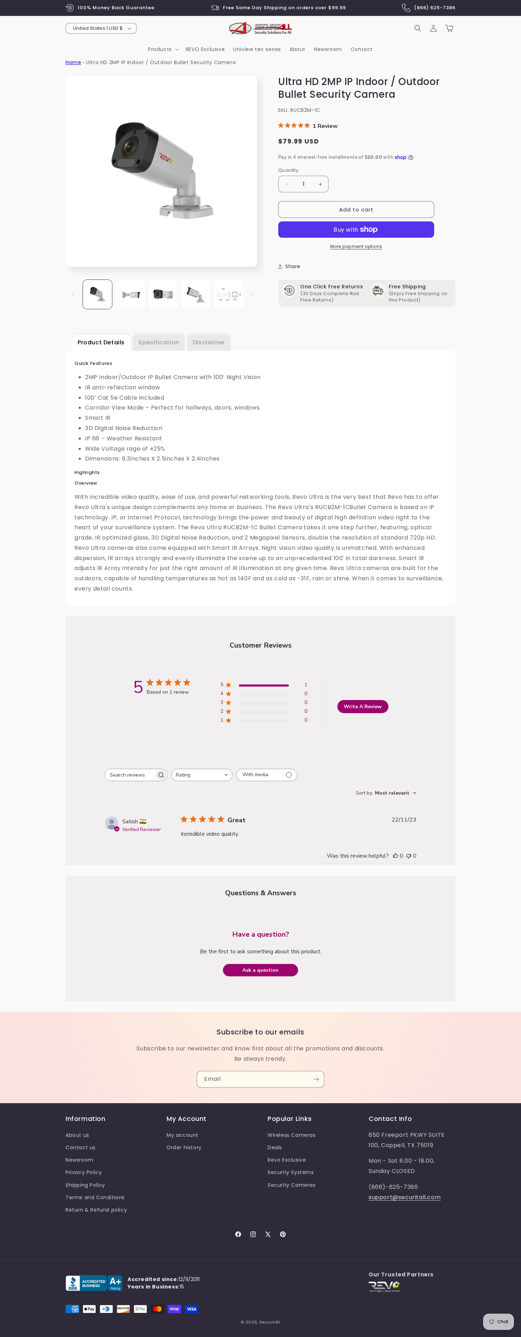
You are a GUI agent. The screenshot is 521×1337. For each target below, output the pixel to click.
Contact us (81, 1147)
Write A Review (363, 706)
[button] (162, 49)
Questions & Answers (260, 893)
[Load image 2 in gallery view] (130, 294)
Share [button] (293, 266)
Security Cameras (292, 1185)
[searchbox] (130, 775)
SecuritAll (269, 1322)
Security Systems (291, 1172)
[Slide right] (252, 294)
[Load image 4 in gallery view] (195, 294)
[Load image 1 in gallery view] (97, 294)
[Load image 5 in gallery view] (228, 294)
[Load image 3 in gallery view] (163, 294)
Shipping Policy (85, 1185)
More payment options (356, 246)
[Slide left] (73, 294)
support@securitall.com (405, 1197)
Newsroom (80, 1159)
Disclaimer (209, 342)
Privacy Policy (84, 1172)
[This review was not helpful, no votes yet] (408, 856)
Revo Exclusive (287, 1159)
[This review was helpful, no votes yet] (395, 856)
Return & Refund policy (96, 1209)
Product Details (101, 342)
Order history (184, 1147)
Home (73, 62)
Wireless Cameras (292, 1135)
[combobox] (202, 775)
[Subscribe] (316, 1079)
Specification (158, 342)
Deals (275, 1147)
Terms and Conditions (95, 1197)
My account (182, 1135)
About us (77, 1135)
